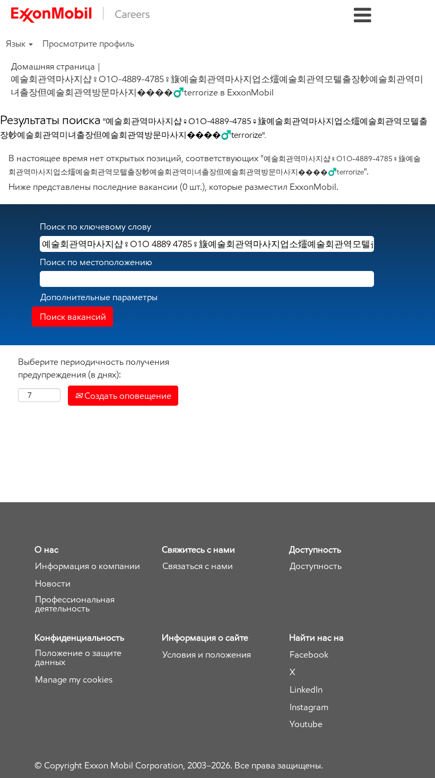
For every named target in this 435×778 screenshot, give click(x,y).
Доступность (316, 566)
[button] (362, 15)
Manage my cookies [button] (73, 680)
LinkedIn (306, 690)
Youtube (306, 724)
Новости (53, 584)
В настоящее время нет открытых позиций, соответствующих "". (214, 164)
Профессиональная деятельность (75, 604)
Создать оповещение (126, 395)
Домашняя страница (53, 66)
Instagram (309, 707)
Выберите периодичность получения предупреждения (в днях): (93, 368)
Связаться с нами (197, 566)
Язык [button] (17, 43)
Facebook (309, 655)
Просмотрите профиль (88, 43)
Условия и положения (206, 655)
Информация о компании (87, 566)
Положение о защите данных (78, 657)
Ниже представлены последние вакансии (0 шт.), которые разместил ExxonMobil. (173, 186)
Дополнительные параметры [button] (99, 297)
